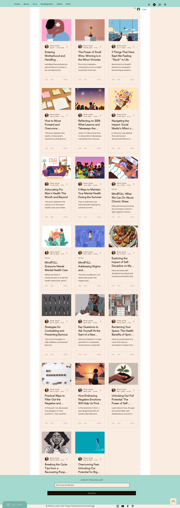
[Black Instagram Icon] (159, 4)
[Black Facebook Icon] (149, 4)
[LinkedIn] (154, 4)
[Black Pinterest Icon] (165, 4)
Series (114, 189)
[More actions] (67, 46)
